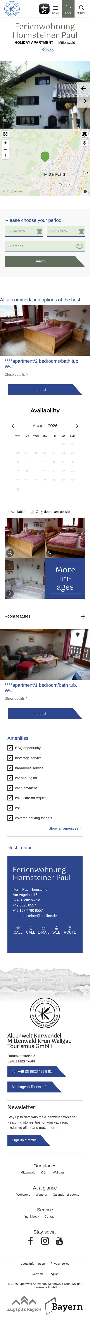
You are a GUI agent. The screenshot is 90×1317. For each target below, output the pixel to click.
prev (83, 88)
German (37, 1274)
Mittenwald (28, 1172)
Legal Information (33, 1263)
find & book (31, 1216)
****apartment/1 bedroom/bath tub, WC (41, 688)
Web (56, 932)
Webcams (23, 1194)
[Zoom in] (5, 143)
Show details (15, 698)
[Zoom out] (5, 149)
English (53, 1274)
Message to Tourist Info (29, 1087)
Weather (41, 1194)
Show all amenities (63, 828)
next (83, 101)
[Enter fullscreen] (5, 134)
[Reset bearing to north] (5, 156)
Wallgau (58, 1172)
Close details (15, 374)
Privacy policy (59, 1263)
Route (70, 932)
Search (40, 261)
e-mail (43, 932)
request (40, 389)
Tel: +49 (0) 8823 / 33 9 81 (32, 1071)
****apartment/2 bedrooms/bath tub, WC (42, 364)
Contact (50, 1216)
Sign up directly (24, 1140)
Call (18, 932)
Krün (44, 1172)
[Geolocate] (84, 143)
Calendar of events (66, 1194)
